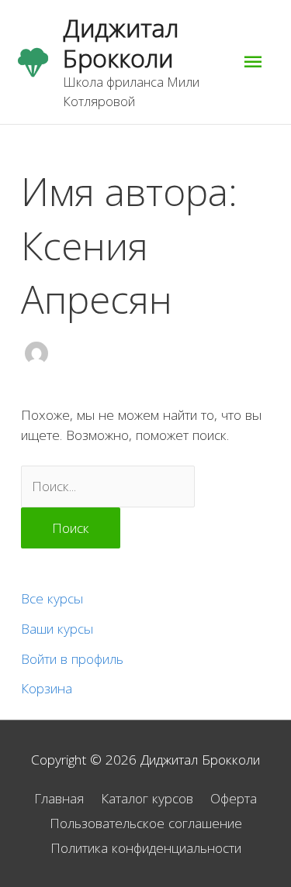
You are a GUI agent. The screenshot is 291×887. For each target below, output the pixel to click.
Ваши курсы (57, 628)
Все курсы (52, 598)
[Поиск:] (108, 485)
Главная (59, 798)
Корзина (46, 688)
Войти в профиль (72, 658)
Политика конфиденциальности (145, 847)
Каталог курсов (147, 798)
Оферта (233, 798)
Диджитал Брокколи (120, 42)
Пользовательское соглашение (146, 822)
